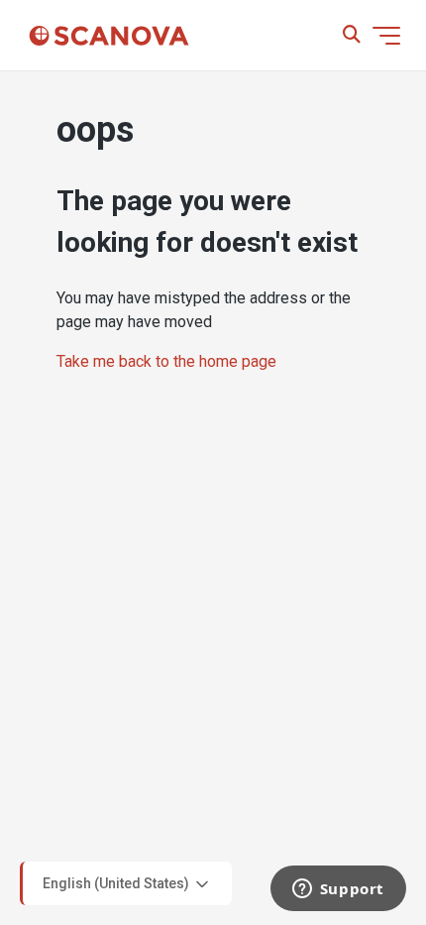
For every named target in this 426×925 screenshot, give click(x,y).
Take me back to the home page (166, 361)
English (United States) (117, 882)
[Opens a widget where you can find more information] (337, 890)
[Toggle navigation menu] (386, 36)
